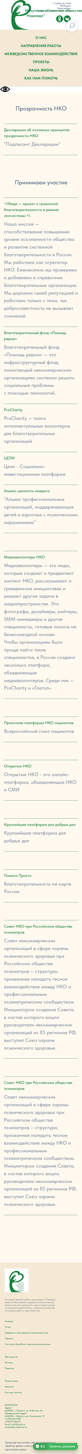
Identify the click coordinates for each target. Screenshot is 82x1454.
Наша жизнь (11, 1381)
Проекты (9, 1368)
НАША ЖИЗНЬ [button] (41, 70)
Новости (9, 1386)
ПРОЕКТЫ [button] (41, 62)
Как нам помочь (13, 1392)
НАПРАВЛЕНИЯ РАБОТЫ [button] (41, 46)
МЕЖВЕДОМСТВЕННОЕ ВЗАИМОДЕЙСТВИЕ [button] (41, 54)
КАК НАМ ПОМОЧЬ (41, 78)
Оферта (9, 1338)
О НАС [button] (41, 38)
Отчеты (9, 1362)
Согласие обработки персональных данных (27, 1344)
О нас (8, 1327)
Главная (9, 1321)
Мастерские (11, 1356)
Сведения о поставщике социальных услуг (27, 1332)
